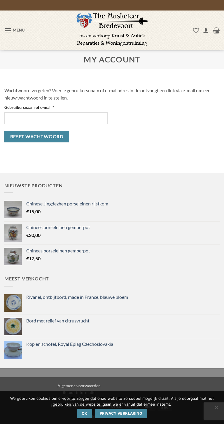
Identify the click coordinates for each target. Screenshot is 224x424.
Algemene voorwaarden (79, 385)
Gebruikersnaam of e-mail (35, 107)
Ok (85, 413)
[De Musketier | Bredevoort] (112, 30)
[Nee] (216, 409)
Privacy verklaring (121, 413)
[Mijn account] (206, 30)
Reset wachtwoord (36, 136)
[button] (14, 30)
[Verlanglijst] (196, 30)
